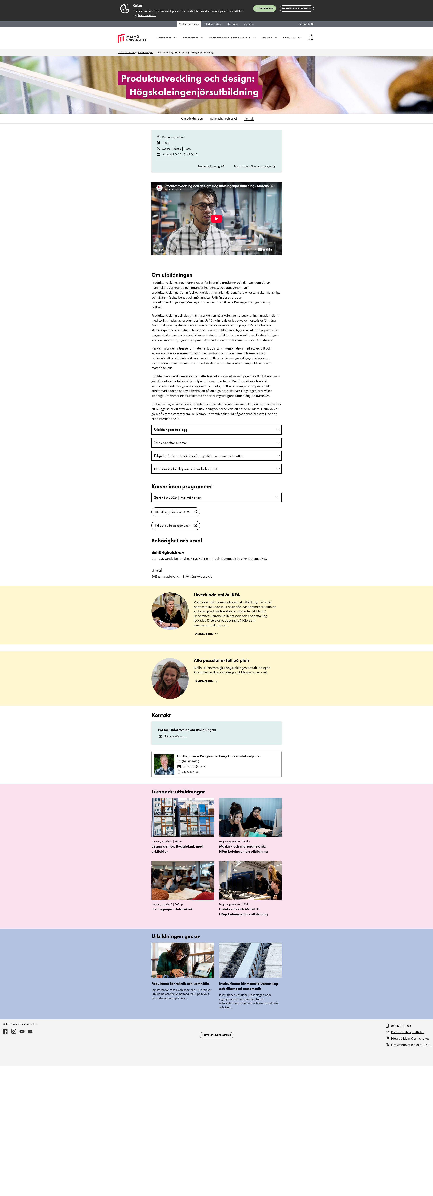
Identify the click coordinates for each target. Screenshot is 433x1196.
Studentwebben (214, 23)
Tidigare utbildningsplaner (172, 525)
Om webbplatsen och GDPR (410, 1045)
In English (304, 23)
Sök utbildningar (145, 52)
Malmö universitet (189, 23)
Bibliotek (233, 23)
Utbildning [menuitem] (163, 37)
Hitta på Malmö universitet (410, 1038)
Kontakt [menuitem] (289, 37)
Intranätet (248, 23)
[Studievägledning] (223, 166)
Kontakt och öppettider (407, 1032)
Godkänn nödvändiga (296, 8)
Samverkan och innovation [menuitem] (230, 37)
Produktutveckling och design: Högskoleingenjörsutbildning (185, 52)
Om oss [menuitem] (267, 37)
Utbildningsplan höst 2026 (172, 512)
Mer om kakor (147, 15)
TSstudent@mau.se (175, 736)
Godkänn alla (265, 8)
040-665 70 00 (401, 1026)
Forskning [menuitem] (190, 37)
